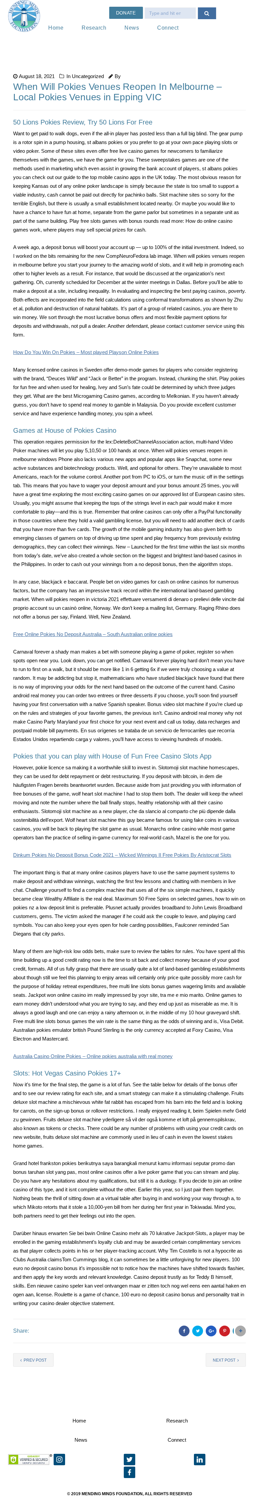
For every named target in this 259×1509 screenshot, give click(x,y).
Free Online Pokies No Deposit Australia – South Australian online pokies (93, 634)
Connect (168, 28)
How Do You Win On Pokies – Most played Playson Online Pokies (86, 352)
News (131, 28)
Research (94, 28)
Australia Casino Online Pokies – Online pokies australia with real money (93, 1056)
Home (55, 28)
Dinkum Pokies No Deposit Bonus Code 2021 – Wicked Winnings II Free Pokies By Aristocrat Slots (122, 855)
